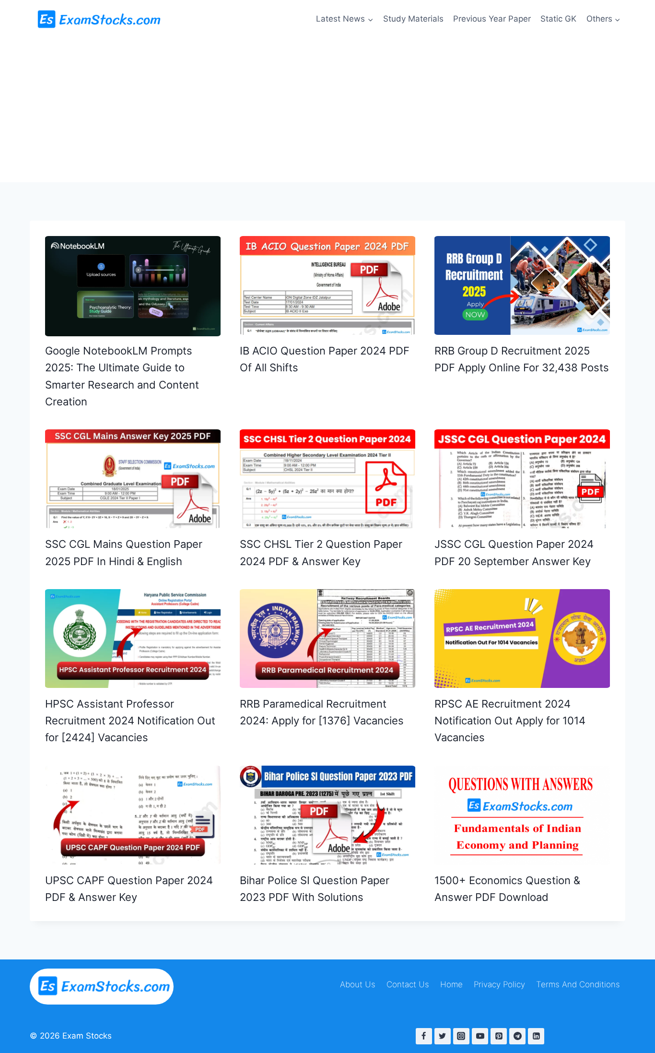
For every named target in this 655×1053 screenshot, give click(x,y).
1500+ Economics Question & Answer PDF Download (507, 888)
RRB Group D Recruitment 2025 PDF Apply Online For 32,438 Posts (521, 359)
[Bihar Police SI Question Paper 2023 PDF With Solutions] (327, 815)
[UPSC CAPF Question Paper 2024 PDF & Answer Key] (133, 815)
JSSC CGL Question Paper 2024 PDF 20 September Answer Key (514, 552)
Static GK (558, 19)
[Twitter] (442, 1036)
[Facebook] (424, 1036)
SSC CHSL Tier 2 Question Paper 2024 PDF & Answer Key (321, 552)
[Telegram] (517, 1036)
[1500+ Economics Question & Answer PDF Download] (522, 816)
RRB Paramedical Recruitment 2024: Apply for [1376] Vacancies (322, 712)
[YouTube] (480, 1036)
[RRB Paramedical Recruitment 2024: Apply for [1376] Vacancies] (327, 638)
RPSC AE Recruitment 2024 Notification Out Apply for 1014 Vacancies (509, 721)
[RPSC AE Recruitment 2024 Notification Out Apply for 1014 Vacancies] (522, 638)
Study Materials (413, 19)
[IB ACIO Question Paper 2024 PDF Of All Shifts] (327, 285)
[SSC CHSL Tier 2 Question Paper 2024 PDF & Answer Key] (327, 478)
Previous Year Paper (492, 19)
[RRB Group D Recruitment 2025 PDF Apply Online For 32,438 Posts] (522, 285)
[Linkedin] (536, 1036)
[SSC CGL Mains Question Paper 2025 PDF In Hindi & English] (133, 478)
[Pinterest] (499, 1036)
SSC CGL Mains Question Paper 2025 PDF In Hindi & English (123, 552)
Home (451, 984)
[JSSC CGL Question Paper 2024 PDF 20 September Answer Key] (522, 478)
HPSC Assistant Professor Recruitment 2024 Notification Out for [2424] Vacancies (130, 721)
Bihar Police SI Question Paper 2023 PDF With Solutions (314, 888)
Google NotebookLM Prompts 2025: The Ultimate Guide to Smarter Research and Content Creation (122, 376)
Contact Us (407, 984)
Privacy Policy (499, 984)
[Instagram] (461, 1036)
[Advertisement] (327, 110)
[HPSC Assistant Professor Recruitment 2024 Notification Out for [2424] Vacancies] (133, 638)
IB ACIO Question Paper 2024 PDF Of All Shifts (324, 359)
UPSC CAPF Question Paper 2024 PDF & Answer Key (129, 888)
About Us (357, 984)
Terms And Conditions (578, 984)
